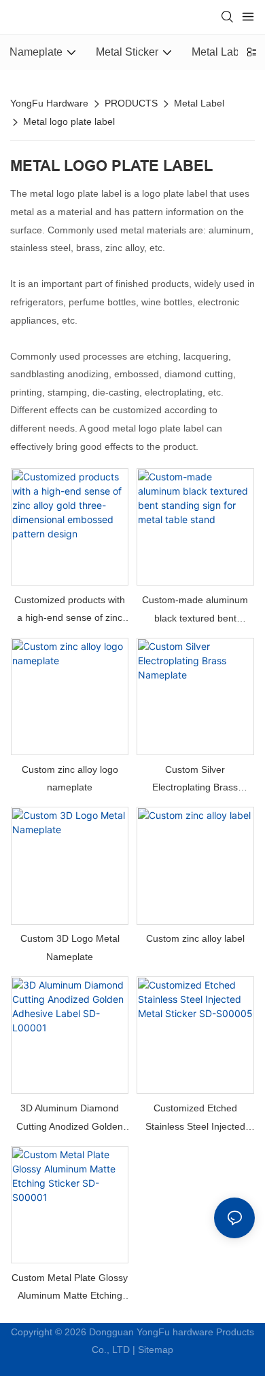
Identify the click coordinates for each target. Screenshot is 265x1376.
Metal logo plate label (69, 121)
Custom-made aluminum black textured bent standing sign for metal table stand (195, 610)
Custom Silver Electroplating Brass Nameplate (195, 780)
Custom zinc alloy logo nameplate (70, 778)
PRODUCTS (131, 103)
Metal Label (199, 103)
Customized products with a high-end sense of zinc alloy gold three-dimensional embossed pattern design (69, 610)
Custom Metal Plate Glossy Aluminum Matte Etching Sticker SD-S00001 (70, 1288)
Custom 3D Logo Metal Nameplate (70, 947)
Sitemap (155, 1349)
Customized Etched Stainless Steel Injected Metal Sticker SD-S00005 (195, 1119)
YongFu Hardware (49, 103)
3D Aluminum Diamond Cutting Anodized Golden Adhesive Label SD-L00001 (69, 1119)
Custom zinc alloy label (195, 938)
